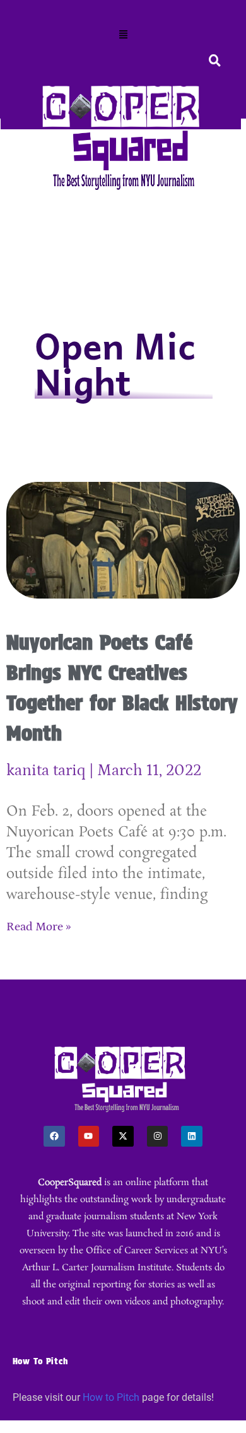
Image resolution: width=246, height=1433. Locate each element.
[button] (123, 35)
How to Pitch (111, 1397)
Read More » (38, 926)
